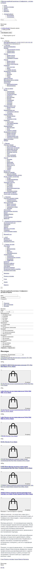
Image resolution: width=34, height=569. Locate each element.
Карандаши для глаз (12, 149)
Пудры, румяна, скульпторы (11, 176)
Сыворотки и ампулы (13, 111)
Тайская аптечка (8, 78)
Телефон (3, 297)
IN (1, 567)
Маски (5, 90)
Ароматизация (8, 254)
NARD (6, 321)
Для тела (7, 45)
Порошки (9, 251)
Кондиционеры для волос (11, 211)
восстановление (9, 330)
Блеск (8, 160)
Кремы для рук (11, 61)
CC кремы (9, 185)
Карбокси (9, 95)
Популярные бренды (9, 42)
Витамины (7, 238)
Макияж (7, 143)
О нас (5, 5)
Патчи (8, 108)
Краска (6, 212)
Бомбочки (6, 261)
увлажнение (8, 333)
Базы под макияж (11, 173)
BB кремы (9, 184)
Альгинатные (10, 91)
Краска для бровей (12, 150)
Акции (6, 8)
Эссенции (9, 113)
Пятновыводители (12, 253)
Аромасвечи (10, 256)
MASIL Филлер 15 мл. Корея (9, 442)
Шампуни (6, 218)
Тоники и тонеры (11, 130)
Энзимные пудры (11, 119)
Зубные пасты (11, 51)
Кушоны (9, 189)
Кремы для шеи (11, 134)
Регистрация (10, 15)
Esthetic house (7, 315)
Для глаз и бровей (8, 145)
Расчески (6, 215)
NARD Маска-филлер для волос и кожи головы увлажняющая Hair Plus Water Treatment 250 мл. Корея (16, 467)
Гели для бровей (11, 146)
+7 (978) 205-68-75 (6, 28)
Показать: (3, 356)
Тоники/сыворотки (12, 201)
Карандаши (10, 162)
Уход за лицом (9, 88)
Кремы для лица (11, 133)
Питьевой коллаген (9, 241)
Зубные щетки (11, 52)
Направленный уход (9, 110)
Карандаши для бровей (13, 147)
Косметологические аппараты (13, 221)
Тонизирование (8, 126)
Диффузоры (10, 260)
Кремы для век (11, 107)
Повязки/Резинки (8, 214)
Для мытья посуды (9, 264)
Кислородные (10, 97)
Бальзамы (9, 159)
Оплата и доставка (9, 7)
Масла (8, 75)
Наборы (6, 140)
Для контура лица (12, 94)
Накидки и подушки (9, 228)
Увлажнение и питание (10, 71)
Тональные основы (12, 191)
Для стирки (7, 246)
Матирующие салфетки (10, 192)
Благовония (10, 259)
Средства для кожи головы (11, 198)
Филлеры (9, 208)
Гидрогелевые (11, 93)
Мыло (8, 68)
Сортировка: (4, 354)
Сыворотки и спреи (12, 207)
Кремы (9, 72)
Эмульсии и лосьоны (12, 137)
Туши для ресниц (11, 156)
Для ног (6, 54)
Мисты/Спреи (11, 127)
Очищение (7, 65)
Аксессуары (7, 82)
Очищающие (10, 100)
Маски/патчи (10, 163)
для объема (8, 343)
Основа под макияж (9, 172)
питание (7, 338)
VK (3, 567)
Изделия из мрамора (9, 267)
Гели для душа (11, 67)
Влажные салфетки (9, 263)
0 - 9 (16, 42)
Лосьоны (9, 74)
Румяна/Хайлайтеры (12, 179)
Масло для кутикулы (12, 64)
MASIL (6, 316)
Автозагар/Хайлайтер (9, 46)
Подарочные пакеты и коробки (12, 269)
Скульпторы (10, 181)
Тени (8, 153)
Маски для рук (11, 62)
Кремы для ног (11, 55)
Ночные (9, 98)
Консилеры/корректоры (13, 188)
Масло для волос (11, 205)
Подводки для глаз (12, 152)
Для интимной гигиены (13, 49)
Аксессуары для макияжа (10, 194)
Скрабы (9, 117)
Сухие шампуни (8, 217)
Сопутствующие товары (10, 231)
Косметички (7, 171)
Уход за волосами (8, 202)
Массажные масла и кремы (11, 80)
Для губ (6, 158)
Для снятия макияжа (12, 123)
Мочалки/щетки (11, 85)
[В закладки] (1, 422)
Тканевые (9, 101)
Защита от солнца (8, 139)
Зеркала (6, 227)
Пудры (9, 178)
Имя (2, 295)
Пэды (8, 129)
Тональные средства (9, 182)
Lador (5, 319)
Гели (8, 247)
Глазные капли (8, 240)
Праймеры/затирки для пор (14, 175)
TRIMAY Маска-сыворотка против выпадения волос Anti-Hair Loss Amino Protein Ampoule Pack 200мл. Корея (17, 493)
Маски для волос (11, 204)
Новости (6, 10)
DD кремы (10, 186)
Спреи (8, 77)
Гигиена (6, 48)
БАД (6, 237)
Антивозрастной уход (10, 222)
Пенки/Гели (10, 124)
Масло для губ (11, 165)
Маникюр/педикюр (12, 84)
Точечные (9, 103)
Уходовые (9, 104)
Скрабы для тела (11, 69)
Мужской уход (8, 234)
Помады (9, 166)
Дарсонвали (7, 224)
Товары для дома (9, 244)
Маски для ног (11, 56)
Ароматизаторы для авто (13, 257)
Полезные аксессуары (10, 270)
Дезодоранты (7, 81)
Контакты (6, 11)
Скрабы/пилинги (11, 199)
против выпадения (10, 332)
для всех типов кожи (10, 327)
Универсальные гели (12, 136)
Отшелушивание (8, 114)
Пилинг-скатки (11, 116)
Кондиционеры (11, 248)
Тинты (9, 169)
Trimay (6, 318)
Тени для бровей (11, 155)
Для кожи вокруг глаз (9, 106)
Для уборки (7, 266)
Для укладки (7, 209)
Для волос (8, 196)
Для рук (6, 59)
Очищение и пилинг (12, 58)
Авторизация (10, 17)
